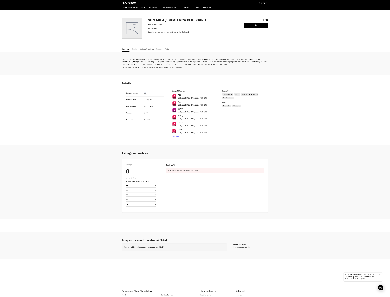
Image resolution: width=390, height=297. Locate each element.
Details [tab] (134, 49)
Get (256, 25)
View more (175, 137)
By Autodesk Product (170, 8)
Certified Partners (167, 295)
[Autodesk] (129, 3)
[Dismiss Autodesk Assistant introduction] (380, 275)
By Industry (153, 8)
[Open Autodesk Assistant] (381, 287)
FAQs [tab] (167, 49)
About (197, 8)
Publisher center (205, 295)
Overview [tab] (125, 49)
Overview (239, 295)
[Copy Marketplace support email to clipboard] (249, 247)
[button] (174, 247)
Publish (186, 8)
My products (207, 8)
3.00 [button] (146, 113)
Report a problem (240, 247)
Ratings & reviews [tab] (147, 49)
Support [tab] (159, 49)
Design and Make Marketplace (133, 7)
